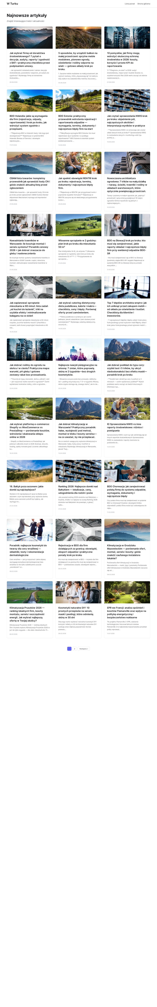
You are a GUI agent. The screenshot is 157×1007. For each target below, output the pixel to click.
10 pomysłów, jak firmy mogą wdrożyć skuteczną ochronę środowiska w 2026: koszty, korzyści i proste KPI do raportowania (123, 59)
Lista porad (130, 4)
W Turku (12, 3)
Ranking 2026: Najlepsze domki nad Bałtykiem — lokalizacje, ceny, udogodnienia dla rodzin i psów (78, 489)
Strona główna (143, 4)
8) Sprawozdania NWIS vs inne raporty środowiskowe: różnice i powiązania (125, 427)
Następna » (84, 649)
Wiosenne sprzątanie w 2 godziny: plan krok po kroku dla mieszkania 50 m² (77, 243)
